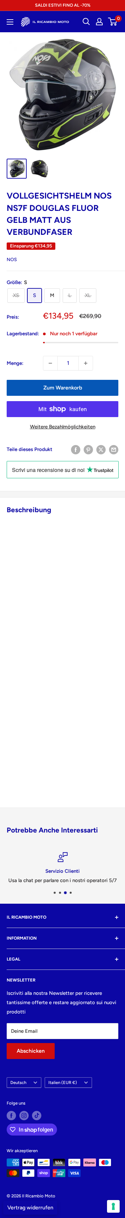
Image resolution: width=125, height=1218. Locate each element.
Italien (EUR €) (62, 1082)
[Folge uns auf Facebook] (11, 1115)
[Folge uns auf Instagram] (24, 1115)
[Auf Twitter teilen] (101, 449)
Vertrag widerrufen (30, 1207)
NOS (12, 259)
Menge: (15, 363)
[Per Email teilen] (113, 449)
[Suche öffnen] (86, 21)
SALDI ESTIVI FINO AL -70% (62, 5)
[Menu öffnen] (10, 22)
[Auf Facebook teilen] (75, 449)
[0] (113, 22)
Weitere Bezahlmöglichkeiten (62, 427)
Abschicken (31, 1051)
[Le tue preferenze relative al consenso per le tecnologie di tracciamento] (113, 1206)
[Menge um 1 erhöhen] (86, 363)
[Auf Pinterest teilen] (88, 449)
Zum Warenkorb (62, 387)
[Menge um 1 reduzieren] (50, 363)
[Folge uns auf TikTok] (36, 1115)
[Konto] (99, 21)
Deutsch (18, 1082)
